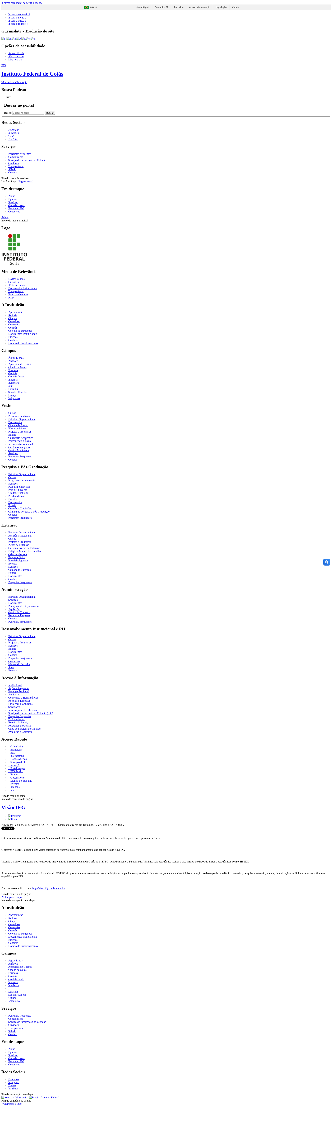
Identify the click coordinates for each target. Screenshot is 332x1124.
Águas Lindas (16, 357)
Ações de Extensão (18, 544)
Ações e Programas (18, 688)
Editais (12, 434)
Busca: (8, 112)
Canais (235, 7)
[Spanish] (28, 38)
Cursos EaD (15, 282)
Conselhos (14, 321)
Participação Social (18, 691)
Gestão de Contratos (19, 612)
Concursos (14, 211)
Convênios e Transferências (23, 697)
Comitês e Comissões (20, 508)
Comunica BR (161, 7)
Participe (178, 7)
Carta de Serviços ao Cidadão (24, 728)
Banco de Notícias (18, 294)
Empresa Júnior (16, 557)
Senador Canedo (17, 392)
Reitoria (12, 315)
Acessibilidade (16, 53)
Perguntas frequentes (19, 153)
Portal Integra (17, 768)
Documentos (15, 422)
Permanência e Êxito (19, 440)
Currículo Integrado (19, 447)
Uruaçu (12, 395)
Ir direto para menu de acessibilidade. (21, 2)
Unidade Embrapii (18, 492)
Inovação (15, 765)
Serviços (13, 453)
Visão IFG (13, 807)
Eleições (12, 336)
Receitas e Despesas (19, 615)
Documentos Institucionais (22, 288)
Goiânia (12, 373)
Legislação (221, 7)
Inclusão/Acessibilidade (21, 444)
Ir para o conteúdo (19, 14)
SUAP (12, 169)
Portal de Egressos (18, 560)
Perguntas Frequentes (20, 456)
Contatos (13, 340)
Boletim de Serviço (18, 722)
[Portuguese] (3, 38)
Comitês (12, 327)
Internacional (17, 755)
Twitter (12, 1085)
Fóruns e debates (17, 428)
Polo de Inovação (17, 489)
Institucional (15, 685)
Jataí (10, 385)
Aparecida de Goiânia (20, 364)
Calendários (16, 746)
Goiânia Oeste (16, 376)
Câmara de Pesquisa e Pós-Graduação (29, 511)
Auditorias (14, 694)
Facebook (13, 1079)
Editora (14, 774)
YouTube (13, 1088)
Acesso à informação (199, 7)
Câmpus (12, 318)
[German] (18, 38)
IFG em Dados (16, 285)
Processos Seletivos (19, 416)
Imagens (15, 786)
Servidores (14, 706)
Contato (12, 172)
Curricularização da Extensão (24, 548)
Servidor (13, 202)
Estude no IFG (16, 208)
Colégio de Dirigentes (20, 330)
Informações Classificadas (22, 710)
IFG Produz (16, 771)
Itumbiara (13, 382)
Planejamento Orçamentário (23, 606)
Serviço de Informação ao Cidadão (27, 160)
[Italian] (23, 38)
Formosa (13, 370)
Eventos (12, 499)
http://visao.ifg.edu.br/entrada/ (48, 888)
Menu (4, 217)
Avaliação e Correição (20, 731)
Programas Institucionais (21, 480)
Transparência (16, 166)
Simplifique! (142, 7)
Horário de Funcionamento (23, 343)
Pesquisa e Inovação (19, 486)
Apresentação (15, 312)
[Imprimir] (14, 815)
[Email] (12, 819)
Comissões (14, 324)
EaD (12, 752)
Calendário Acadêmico (20, 437)
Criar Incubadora (17, 554)
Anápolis (13, 360)
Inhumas (13, 379)
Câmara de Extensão (19, 569)
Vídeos (14, 790)
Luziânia (13, 388)
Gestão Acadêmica (18, 450)
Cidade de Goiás (17, 367)
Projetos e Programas (19, 431)
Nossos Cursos (16, 278)
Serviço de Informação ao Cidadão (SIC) (30, 713)
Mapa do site (15, 59)
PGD (11, 297)
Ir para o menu (17, 17)
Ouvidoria (13, 163)
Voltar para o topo (11, 897)
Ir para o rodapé (18, 23)
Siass (11, 667)
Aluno (11, 196)
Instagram (13, 1082)
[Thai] (33, 38)
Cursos (12, 412)
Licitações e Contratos (20, 703)
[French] (14, 38)
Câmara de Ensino (18, 425)
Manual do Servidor (19, 664)
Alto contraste (16, 56)
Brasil (94, 7)
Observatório (17, 777)
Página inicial (26, 181)
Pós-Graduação (16, 496)
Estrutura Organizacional (21, 419)
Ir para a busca (17, 20)
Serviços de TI (18, 762)
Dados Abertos (16, 719)
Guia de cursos (16, 205)
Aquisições (14, 609)
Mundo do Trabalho (21, 780)
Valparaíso (14, 398)
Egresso (12, 199)
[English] (9, 38)
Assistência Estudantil (20, 535)
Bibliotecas (16, 749)
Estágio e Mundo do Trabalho (24, 551)
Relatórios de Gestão (19, 725)
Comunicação (15, 156)
